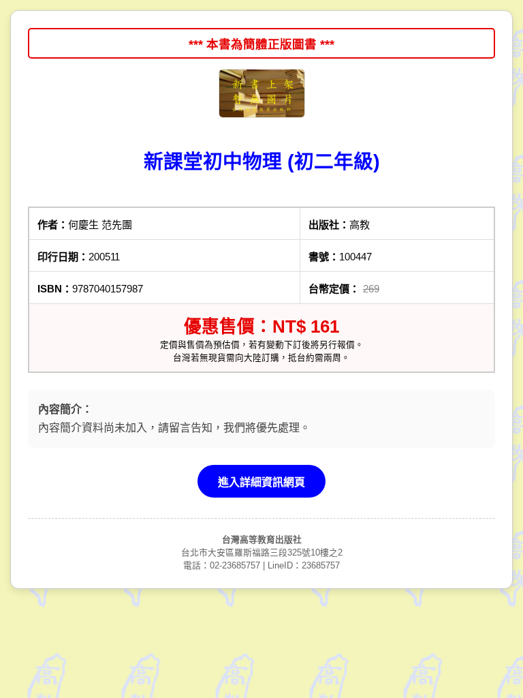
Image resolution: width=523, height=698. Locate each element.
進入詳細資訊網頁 (261, 482)
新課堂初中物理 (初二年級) (262, 161)
